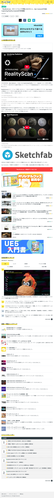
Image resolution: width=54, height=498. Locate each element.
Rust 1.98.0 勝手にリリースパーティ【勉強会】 (18, 474)
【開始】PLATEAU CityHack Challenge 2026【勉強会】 (20, 450)
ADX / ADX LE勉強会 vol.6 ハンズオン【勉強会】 (18, 447)
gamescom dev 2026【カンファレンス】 (17, 459)
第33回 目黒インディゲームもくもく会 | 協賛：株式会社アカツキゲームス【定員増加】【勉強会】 (29, 468)
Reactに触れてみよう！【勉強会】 (15, 462)
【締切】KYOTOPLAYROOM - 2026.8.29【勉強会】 (19, 441)
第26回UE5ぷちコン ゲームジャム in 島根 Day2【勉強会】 (20, 465)
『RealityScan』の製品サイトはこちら (26, 169)
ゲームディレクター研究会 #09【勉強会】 (17, 477)
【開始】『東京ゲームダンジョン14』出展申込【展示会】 (20, 444)
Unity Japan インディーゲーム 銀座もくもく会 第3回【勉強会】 (22, 453)
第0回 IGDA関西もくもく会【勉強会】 (16, 456)
